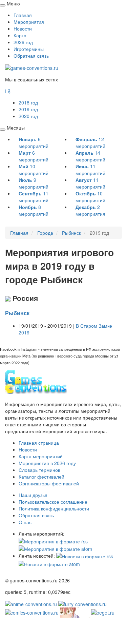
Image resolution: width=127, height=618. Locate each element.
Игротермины (29, 48)
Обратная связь (31, 55)
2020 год (28, 116)
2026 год (23, 42)
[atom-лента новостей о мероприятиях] (49, 563)
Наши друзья (33, 494)
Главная (23, 15)
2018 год (28, 102)
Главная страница (39, 442)
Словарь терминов (39, 469)
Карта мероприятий (41, 456)
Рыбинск (17, 313)
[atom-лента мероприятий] (55, 548)
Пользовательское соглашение (53, 501)
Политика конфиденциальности (54, 508)
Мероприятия (29, 21)
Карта (20, 35)
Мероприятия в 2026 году (47, 463)
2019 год (28, 109)
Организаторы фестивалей (49, 483)
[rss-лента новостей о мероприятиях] (84, 555)
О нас (25, 522)
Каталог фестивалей (41, 476)
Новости (23, 28)
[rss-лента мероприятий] (53, 540)
